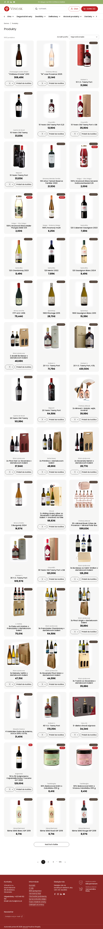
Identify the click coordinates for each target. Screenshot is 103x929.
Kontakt (32, 885)
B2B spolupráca (35, 891)
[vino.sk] (17, 9)
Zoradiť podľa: (62, 37)
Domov (6, 23)
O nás (31, 888)
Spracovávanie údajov (37, 899)
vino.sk (25, 927)
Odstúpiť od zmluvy (36, 904)
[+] (12, 83)
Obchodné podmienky (38, 896)
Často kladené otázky (37, 902)
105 (60, 862)
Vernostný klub (35, 893)
